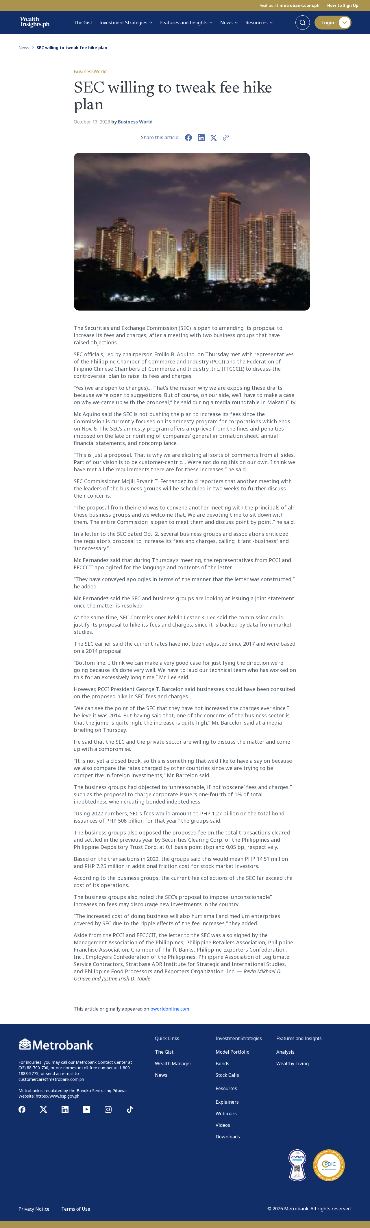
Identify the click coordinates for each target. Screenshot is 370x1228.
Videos (223, 1125)
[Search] (302, 22)
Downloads (228, 1136)
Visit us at (289, 5)
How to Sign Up (342, 5)
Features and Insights (184, 22)
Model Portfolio (232, 1052)
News (226, 22)
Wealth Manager (173, 1063)
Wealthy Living (292, 1063)
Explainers (227, 1102)
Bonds (222, 1063)
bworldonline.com (169, 1009)
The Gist (83, 22)
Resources (256, 22)
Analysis (285, 1052)
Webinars (226, 1113)
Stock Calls (227, 1075)
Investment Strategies (123, 22)
